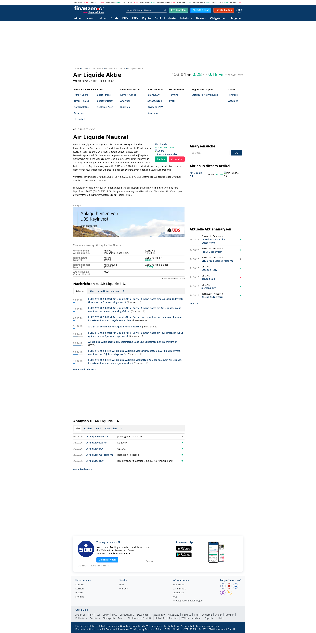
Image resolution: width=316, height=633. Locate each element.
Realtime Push (105, 106)
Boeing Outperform (212, 297)
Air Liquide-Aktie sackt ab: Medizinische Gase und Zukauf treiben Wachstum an (132, 341)
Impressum (179, 584)
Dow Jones (142, 614)
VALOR (77, 81)
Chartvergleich (105, 100)
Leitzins (220, 618)
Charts (160, 154)
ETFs (125, 18)
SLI (98, 614)
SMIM (106, 614)
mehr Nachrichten (83, 369)
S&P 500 (186, 614)
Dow (108, 2)
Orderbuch (80, 113)
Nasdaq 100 (158, 614)
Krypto (146, 18)
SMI (76, 2)
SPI (92, 2)
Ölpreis (209, 618)
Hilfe (121, 584)
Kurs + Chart (81, 94)
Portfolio (233, 94)
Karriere (79, 588)
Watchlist (233, 100)
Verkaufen (177, 159)
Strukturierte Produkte (205, 94)
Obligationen (218, 18)
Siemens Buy (208, 287)
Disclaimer (178, 592)
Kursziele (125, 106)
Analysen (125, 100)
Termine (173, 94)
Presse (79, 592)
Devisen (201, 18)
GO (236, 152)
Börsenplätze (81, 106)
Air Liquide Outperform (99, 454)
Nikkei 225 (173, 614)
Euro (142, 2)
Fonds (114, 18)
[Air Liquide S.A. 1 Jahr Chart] (233, 174)
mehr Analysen (81, 469)
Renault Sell (208, 278)
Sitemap (79, 597)
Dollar (214, 2)
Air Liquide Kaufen (96, 442)
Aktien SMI (81, 614)
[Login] (239, 10)
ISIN (95, 81)
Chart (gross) (104, 94)
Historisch (79, 119)
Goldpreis (207, 614)
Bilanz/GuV (153, 94)
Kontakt (79, 584)
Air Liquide (161, 144)
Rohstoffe (186, 18)
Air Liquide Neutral (97, 436)
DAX (125, 2)
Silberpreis (109, 618)
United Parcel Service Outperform (213, 241)
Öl (231, 2)
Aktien (78, 18)
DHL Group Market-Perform (217, 260)
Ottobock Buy (209, 269)
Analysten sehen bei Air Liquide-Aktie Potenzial (115, 326)
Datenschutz (179, 588)
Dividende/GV (155, 106)
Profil (172, 100)
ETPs (135, 18)
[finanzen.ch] (89, 8)
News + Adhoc (128, 94)
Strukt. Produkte (165, 18)
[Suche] (165, 10)
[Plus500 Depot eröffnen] (92, 12)
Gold (179, 2)
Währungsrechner (192, 618)
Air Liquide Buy (95, 448)
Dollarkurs (81, 618)
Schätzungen (154, 100)
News (89, 18)
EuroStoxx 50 (127, 614)
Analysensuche (202, 146)
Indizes (102, 18)
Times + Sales (81, 100)
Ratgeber (236, 18)
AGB (175, 597)
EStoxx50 (161, 2)
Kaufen (161, 159)
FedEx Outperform (211, 251)
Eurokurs (95, 618)
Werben (123, 588)
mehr (193, 303)
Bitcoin (196, 2)
